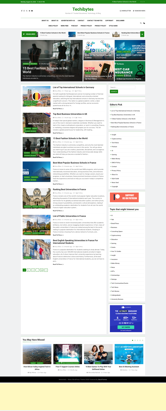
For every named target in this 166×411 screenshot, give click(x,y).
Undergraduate (116, 295)
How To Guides (116, 251)
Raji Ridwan (32, 372)
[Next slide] (144, 2)
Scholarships (115, 275)
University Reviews (30, 104)
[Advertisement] (83, 396)
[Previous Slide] (141, 2)
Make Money (116, 159)
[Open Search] (141, 23)
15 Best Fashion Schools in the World (124, 2)
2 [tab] (135, 340)
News (113, 267)
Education (33, 64)
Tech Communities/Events (119, 283)
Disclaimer (120, 20)
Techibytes (83, 9)
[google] (29, 11)
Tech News (126, 52)
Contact (81, 20)
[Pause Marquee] (142, 34)
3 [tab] (137, 340)
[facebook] (22, 11)
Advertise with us (68, 20)
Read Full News (57, 109)
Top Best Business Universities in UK (70, 114)
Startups (114, 279)
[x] (26, 11)
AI (112, 151)
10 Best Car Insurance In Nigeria (128, 79)
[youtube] (32, 11)
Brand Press (115, 223)
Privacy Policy (86, 26)
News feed (64, 26)
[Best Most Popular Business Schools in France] (51, 35)
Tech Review (115, 291)
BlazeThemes (102, 379)
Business (26, 64)
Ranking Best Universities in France (113, 33)
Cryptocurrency (116, 139)
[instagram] (24, 11)
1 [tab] (132, 340)
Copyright (109, 20)
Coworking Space (116, 231)
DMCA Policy (53, 26)
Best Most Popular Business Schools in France (73, 33)
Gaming (114, 154)
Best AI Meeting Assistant (129, 367)
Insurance (120, 75)
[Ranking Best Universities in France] (95, 35)
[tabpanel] (37, 359)
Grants (113, 247)
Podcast (74, 26)
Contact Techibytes (94, 20)
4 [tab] (140, 340)
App (112, 219)
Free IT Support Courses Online (68, 367)
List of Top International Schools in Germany (73, 87)
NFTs (113, 271)
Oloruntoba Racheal (94, 372)
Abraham (124, 370)
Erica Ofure (58, 91)
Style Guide (113, 26)
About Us (45, 20)
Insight (88, 52)
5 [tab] (142, 340)
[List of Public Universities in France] (131, 35)
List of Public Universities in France (69, 216)
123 (42, 270)
